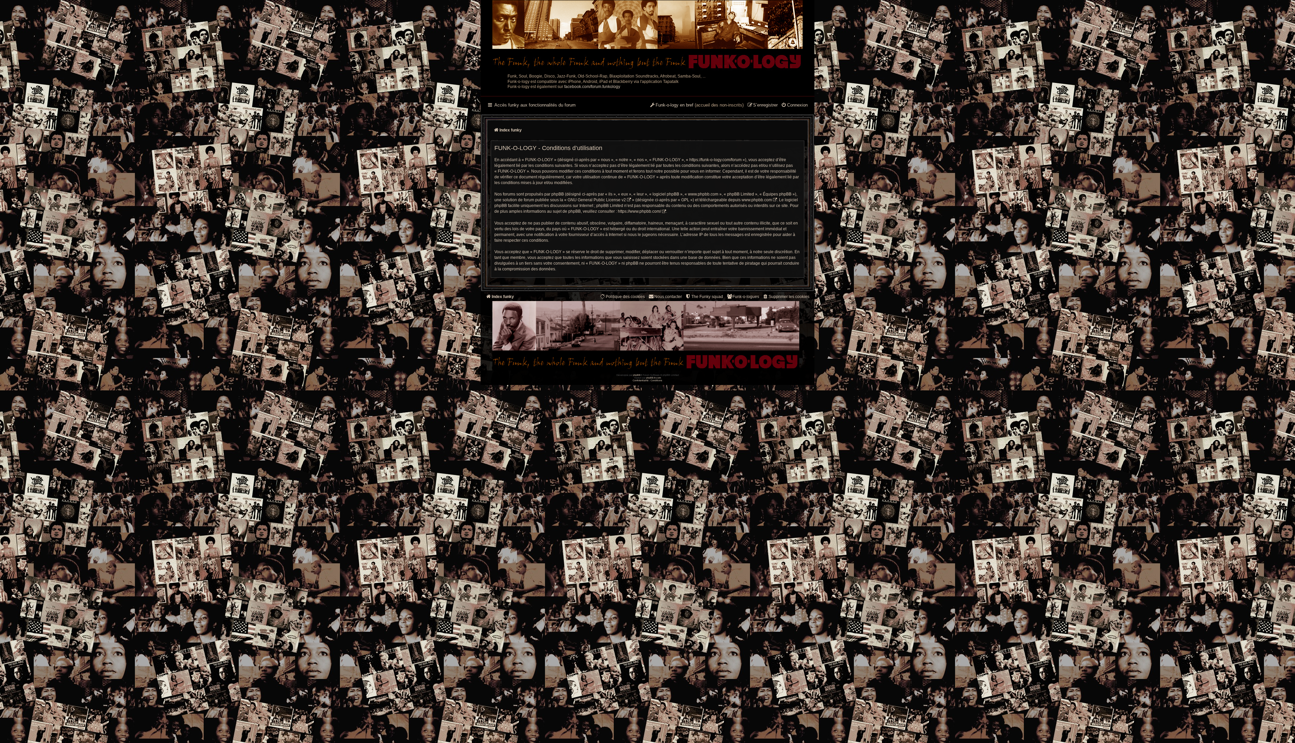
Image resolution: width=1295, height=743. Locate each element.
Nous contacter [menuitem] (668, 296)
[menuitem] (794, 105)
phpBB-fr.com (653, 378)
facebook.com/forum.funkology (592, 86)
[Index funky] (647, 35)
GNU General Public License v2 (597, 200)
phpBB (636, 375)
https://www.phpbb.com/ (639, 211)
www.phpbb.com (757, 200)
